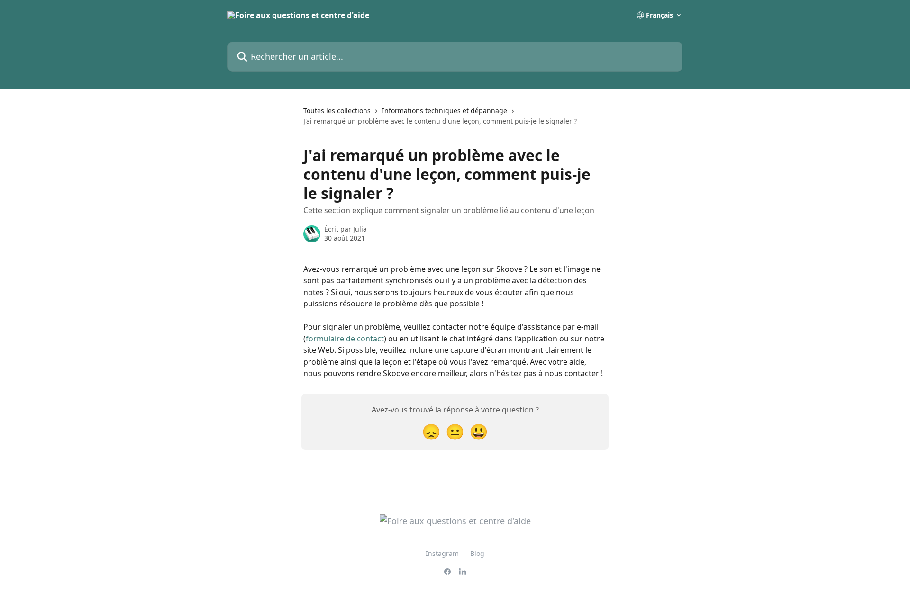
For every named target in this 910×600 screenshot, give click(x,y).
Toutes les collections (337, 110)
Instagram (442, 553)
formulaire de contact (345, 338)
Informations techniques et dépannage (444, 110)
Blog (477, 553)
